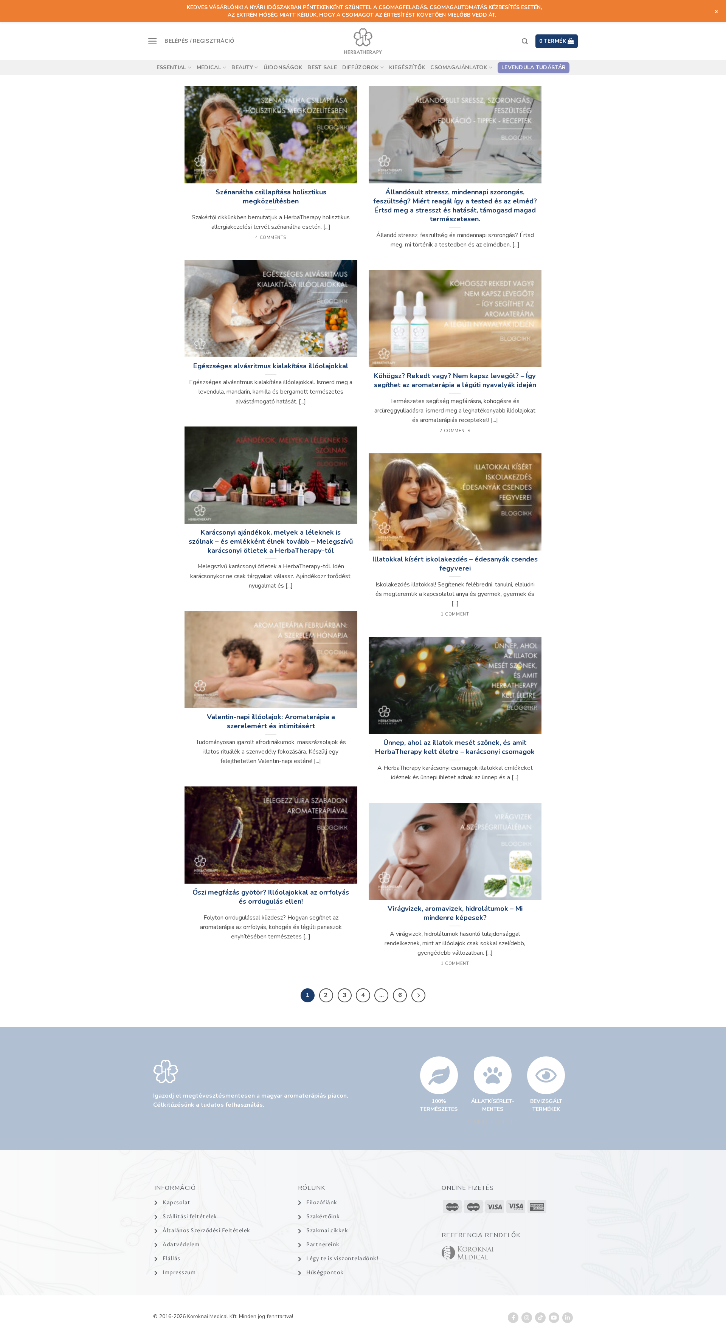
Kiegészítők (407, 67)
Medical (209, 67)
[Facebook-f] (513, 1317)
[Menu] (152, 41)
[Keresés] (525, 41)
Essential (171, 67)
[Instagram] (526, 1317)
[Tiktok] (540, 1317)
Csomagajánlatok (458, 67)
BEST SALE (322, 67)
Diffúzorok (360, 67)
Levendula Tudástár (533, 67)
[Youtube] (554, 1317)
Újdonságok (283, 67)
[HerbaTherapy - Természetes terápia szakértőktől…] (363, 41)
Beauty (242, 67)
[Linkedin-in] (567, 1317)
